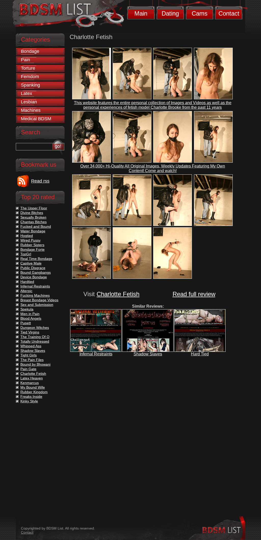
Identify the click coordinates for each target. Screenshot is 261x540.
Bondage (30, 51)
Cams (199, 13)
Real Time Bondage (36, 259)
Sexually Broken (33, 217)
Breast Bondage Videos (39, 300)
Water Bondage (32, 231)
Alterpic (26, 291)
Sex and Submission (36, 305)
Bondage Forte (32, 249)
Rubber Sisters (32, 245)
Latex (26, 93)
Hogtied (26, 236)
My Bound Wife (32, 387)
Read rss (40, 181)
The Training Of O (34, 337)
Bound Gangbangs (35, 272)
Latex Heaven (31, 378)
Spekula (26, 309)
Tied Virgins (29, 332)
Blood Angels (30, 318)
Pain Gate (28, 369)
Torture (28, 68)
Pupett (25, 323)
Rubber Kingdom (34, 392)
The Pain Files (32, 360)
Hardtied (27, 282)
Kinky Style (29, 401)
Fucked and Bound (35, 226)
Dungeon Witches (34, 328)
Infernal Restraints (96, 354)
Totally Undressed (34, 341)
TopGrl (25, 254)
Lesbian (29, 101)
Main (140, 13)
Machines (31, 110)
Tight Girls (28, 355)
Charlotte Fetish (118, 294)
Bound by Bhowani (35, 364)
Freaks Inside (31, 396)
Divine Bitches (31, 213)
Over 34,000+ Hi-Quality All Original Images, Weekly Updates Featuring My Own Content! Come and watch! (152, 168)
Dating (170, 13)
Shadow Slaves (148, 354)
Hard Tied (200, 354)
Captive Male (31, 263)
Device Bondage (33, 277)
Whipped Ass (30, 346)
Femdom (30, 76)
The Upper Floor (33, 208)
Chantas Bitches (33, 222)
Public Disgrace (32, 268)
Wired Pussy (30, 240)
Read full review (194, 294)
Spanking (30, 85)
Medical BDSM (36, 118)
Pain (25, 59)
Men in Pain (30, 314)
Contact (228, 13)
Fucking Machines (35, 295)
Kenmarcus (29, 383)
